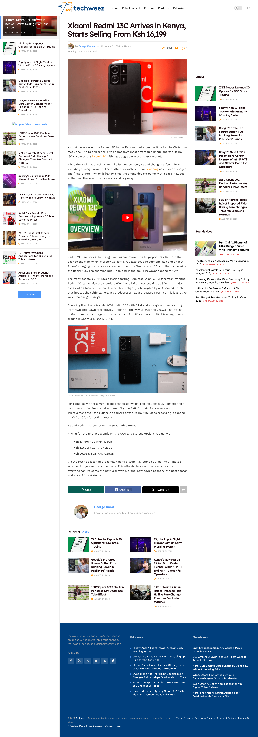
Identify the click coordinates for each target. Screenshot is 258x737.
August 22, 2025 (231, 292)
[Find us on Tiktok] (113, 660)
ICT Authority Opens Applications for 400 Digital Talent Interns (35, 256)
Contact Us (244, 718)
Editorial (178, 8)
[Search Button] (248, 8)
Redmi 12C (99, 156)
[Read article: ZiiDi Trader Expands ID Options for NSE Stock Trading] (78, 544)
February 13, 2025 (213, 301)
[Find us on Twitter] (79, 660)
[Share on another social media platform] (183, 489)
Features (163, 8)
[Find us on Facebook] (71, 660)
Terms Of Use (183, 718)
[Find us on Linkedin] (104, 660)
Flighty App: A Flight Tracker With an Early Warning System (36, 64)
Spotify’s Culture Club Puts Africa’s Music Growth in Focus (36, 177)
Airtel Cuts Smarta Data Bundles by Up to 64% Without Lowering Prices (36, 216)
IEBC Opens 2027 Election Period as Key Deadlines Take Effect (36, 136)
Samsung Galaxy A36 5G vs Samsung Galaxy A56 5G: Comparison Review (222, 281)
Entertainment (131, 8)
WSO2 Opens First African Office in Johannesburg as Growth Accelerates (34, 236)
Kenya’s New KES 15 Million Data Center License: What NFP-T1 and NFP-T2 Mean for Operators (37, 105)
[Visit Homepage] (81, 8)
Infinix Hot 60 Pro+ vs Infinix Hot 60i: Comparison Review (217, 290)
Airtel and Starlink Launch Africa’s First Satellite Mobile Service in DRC (35, 276)
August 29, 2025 (241, 283)
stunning (152, 169)
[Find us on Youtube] (96, 660)
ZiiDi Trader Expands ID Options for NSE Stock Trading (36, 45)
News (114, 8)
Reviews (149, 8)
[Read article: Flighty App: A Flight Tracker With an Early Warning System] (140, 544)
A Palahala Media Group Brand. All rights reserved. (94, 726)
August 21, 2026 (101, 551)
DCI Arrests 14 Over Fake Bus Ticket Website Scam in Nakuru (36, 196)
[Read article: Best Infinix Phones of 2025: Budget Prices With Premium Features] (205, 248)
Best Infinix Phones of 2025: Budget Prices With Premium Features (234, 246)
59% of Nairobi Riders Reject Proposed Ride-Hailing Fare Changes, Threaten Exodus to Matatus (35, 157)
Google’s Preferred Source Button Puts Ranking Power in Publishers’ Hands (36, 84)
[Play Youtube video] (127, 217)
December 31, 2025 (230, 254)
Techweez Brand (204, 718)
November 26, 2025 (214, 264)
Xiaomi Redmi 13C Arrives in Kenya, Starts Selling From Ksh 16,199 (26, 24)
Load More (30, 294)
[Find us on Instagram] (87, 660)
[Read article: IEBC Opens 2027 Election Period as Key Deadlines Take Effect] (78, 592)
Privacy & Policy (225, 718)
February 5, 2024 (110, 46)
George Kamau (87, 46)
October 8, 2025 (222, 273)
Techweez (81, 718)
